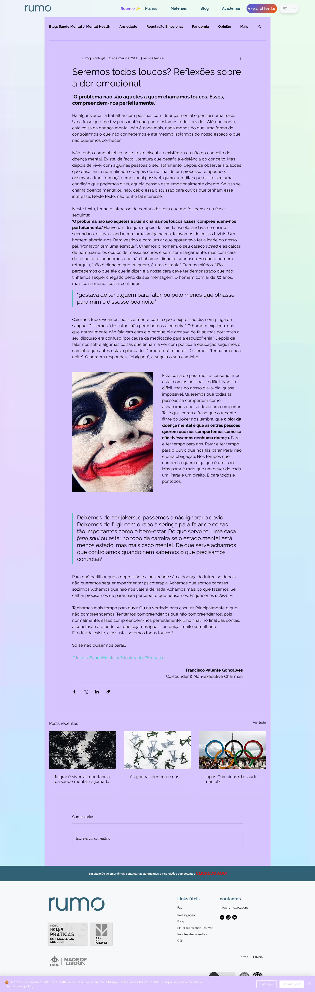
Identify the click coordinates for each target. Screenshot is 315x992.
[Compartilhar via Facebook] (74, 692)
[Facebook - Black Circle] (222, 917)
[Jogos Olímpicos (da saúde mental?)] (232, 750)
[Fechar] (309, 984)
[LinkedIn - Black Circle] (234, 917)
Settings (266, 984)
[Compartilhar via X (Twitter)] (85, 692)
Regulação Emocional (164, 26)
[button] (260, 26)
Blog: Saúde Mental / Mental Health (79, 26)
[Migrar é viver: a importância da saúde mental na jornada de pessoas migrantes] (82, 750)
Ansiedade (128, 26)
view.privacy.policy (19, 986)
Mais (244, 26)
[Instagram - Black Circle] (228, 917)
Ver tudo (259, 722)
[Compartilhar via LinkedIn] (97, 692)
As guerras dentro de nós (154, 776)
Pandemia (200, 26)
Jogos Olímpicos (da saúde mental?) (231, 779)
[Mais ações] (240, 58)
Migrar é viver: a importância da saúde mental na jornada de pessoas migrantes (82, 779)
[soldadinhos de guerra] (157, 750)
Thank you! (291, 984)
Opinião (224, 26)
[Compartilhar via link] (108, 692)
